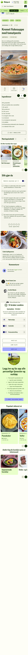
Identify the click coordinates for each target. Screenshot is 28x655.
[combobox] (12, 6)
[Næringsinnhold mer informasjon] (16, 139)
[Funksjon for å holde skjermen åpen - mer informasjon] (18, 181)
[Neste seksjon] (26, 10)
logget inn (16, 270)
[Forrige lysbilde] (22, 170)
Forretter (18, 20)
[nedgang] (18, 95)
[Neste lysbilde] (26, 170)
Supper (11, 20)
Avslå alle (14, 340)
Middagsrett (5, 20)
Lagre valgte (14, 345)
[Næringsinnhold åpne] (14, 139)
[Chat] (25, 6)
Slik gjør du (14, 10)
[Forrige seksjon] (2, 10)
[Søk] (2, 6)
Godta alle (14, 349)
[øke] (24, 95)
